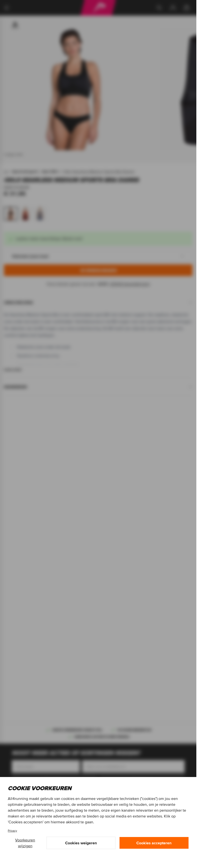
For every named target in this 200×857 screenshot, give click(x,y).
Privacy (12, 830)
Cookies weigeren (81, 843)
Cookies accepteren (153, 843)
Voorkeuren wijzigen (25, 843)
